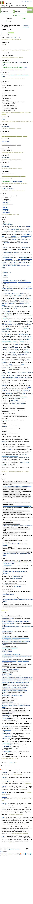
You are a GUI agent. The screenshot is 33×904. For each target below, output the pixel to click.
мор (23, 306)
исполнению (27, 234)
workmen (12, 227)
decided (18, 392)
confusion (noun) (7, 726)
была (7, 328)
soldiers (21, 301)
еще (16, 344)
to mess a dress (6, 648)
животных (24, 239)
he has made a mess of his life (9, 641)
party (13, 254)
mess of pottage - (7, 584)
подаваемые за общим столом (15, 377)
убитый (16, 390)
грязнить (9, 252)
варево (25, 288)
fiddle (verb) (7, 751)
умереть (28, 298)
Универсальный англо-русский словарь (10, 69)
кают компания (15, 62)
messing (24, 247)
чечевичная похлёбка (17, 695)
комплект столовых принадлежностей (17, 690)
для (12, 288)
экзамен (14, 262)
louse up (5, 272)
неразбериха (10, 224)
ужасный (29, 336)
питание (17, 300)
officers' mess (5, 689)
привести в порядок (26, 236)
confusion (5, 239)
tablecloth (28, 339)
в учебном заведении (15, 578)
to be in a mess (5, 636)
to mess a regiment (6, 712)
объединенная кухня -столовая (21, 685)
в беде (6, 347)
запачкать (4, 341)
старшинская (27, 306)
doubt (15, 260)
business (4, 362)
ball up (17, 264)
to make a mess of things (8, 623)
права (19, 262)
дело (8, 257)
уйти (13, 229)
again (11, 260)
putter (21, 280)
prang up (5, 275)
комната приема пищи (12, 66)
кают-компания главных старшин (24, 677)
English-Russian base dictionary (8, 758)
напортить (4, 426)
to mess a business (6, 654)
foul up (28, 265)
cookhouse (8, 314)
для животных (17, 586)
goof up (3, 267)
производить (6, 247)
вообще (5, 264)
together (15, 301)
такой (30, 342)
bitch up (9, 265)
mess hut (4, 692)
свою (26, 351)
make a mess (6, 424)
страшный (28, 226)
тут (11, 249)
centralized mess (6, 687)
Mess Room (22, 176)
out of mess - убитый (8, 594)
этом (4, 232)
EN (22, 1)
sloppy (15, 231)
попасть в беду (14, 400)
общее (9, 372)
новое (3, 255)
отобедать (29, 321)
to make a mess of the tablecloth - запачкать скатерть (17, 506)
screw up (5, 277)
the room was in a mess (8, 621)
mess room (22, 69)
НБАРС (3, 610)
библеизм (4, 385)
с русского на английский (26, 26)
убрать (18, 241)
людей (9, 293)
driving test (7, 260)
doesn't (3, 296)
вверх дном (11, 324)
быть (3, 300)
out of (6, 352)
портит (26, 334)
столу (10, 369)
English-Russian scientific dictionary (9, 168)
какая (13, 346)
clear (14, 341)
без (10, 300)
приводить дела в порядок (8, 342)
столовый (24, 454)
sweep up (13, 236)
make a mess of (16, 237)
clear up (26, 242)
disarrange (4, 250)
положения (26, 352)
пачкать (5, 252)
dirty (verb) (6, 746)
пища (3, 377)
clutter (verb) (6, 743)
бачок (3, 378)
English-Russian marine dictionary (9, 145)
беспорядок (7, 223)
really (21, 257)
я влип (16, 639)
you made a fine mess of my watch (10, 626)
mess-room (19, 39)
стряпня (30, 288)
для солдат (26, 457)
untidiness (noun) (8, 736)
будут (3, 303)
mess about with (13, 282)
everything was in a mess (8, 618)
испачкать (26, 254)
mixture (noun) (7, 733)
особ (20, 239)
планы (5, 336)
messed (25, 257)
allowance (6, 460)
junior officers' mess (7, 680)
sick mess (5, 210)
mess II (4, 44)
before (27, 227)
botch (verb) (6, 738)
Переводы (9, 18)
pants (28, 359)
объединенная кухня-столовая (19, 687)
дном (6, 419)
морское (26, 377)
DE (25, 1)
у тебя (24, 336)
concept (20, 231)
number (14, 388)
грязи (3, 339)
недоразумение (21, 403)
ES (28, 1)
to (31, 234)
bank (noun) (6, 715)
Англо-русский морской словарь (9, 128)
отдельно (30, 314)
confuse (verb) (7, 744)
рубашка (29, 337)
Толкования (16, 15)
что (30, 262)
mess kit (4, 457)
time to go (10, 375)
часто (11, 257)
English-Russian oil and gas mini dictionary (11, 176)
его (8, 264)
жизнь (22, 259)
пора (16, 375)
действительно (8, 259)
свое (30, 254)
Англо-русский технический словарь (10, 57)
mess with (6, 283)
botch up (14, 265)
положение (16, 349)
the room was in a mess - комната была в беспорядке (17, 486)
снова (5, 262)
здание (18, 306)
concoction (6, 290)
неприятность (6, 242)
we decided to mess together (9, 705)
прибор (21, 462)
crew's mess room (23, 183)
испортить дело (17, 654)
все (25, 229)
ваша (25, 337)
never (19, 342)
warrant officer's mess (7, 679)
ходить (10, 303)
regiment (19, 396)
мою (19, 259)
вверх (3, 419)
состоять (23, 393)
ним (3, 323)
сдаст (10, 262)
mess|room (4, 772)
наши (22, 364)
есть (13, 303)
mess (15, 37)
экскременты (15, 239)
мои (27, 332)
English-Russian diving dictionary (9, 159)
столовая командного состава (17, 689)
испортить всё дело (7, 657)
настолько (8, 321)
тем (9, 229)
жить (20, 303)
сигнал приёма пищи (13, 669)
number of (14, 298)
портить (5, 257)
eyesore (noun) (7, 730)
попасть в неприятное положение (20, 638)
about (27, 247)
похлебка (6, 287)
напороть (9, 329)
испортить (4, 331)
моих (18, 249)
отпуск (10, 336)
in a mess (4, 616)
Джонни (3, 360)
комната (11, 306)
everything (17, 324)
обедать (4, 375)
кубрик (25, 67)
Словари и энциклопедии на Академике (13, 6)
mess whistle (5, 670)
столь (26, 232)
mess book (5, 202)
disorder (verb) (8, 748)
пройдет (11, 264)
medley (11, 290)
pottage (26, 383)
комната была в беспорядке (22, 621)
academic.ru (5, 2)
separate (4, 314)
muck (9, 272)
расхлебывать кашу (6, 355)
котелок (11, 457)
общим (21, 293)
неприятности (14, 347)
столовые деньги (14, 456)
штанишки (12, 360)
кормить (5, 318)
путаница (4, 224)
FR (30, 1)
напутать (4, 329)
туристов (4, 459)
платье (6, 255)
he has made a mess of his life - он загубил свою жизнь (17, 525)
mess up (16, 252)
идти (19, 375)
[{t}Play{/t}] (8, 34)
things (25, 328)
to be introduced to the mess (9, 661)
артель (3, 367)
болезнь (23, 334)
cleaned (17, 227)
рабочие (17, 229)
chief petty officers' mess (8, 677)
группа (6, 293)
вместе (6, 303)
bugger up (19, 265)
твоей (19, 226)
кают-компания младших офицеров (23, 679)
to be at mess (5, 666)
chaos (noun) (6, 721)
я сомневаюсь (25, 262)
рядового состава (9, 378)
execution (29, 231)
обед (6, 377)
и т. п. (10, 295)
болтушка (4, 288)
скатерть (9, 341)
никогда (19, 344)
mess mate (5, 207)
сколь (14, 234)
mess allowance (7, 200)
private (6, 313)
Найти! (29, 10)
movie (5, 231)
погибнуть (4, 390)
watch (3, 332)
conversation (18, 295)
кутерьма (20, 323)
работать (4, 441)
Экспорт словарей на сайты (5, 853)
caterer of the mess (8, 204)
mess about (6, 282)
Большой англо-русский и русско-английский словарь (13, 50)
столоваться (9, 393)
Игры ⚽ (8, 21)
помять (3, 359)
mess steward (6, 212)
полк (15, 398)
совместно (25, 390)
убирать (22, 341)
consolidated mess (6, 685)
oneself (24, 347)
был (5, 321)
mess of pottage (14, 287)
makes (8, 334)
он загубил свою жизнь (24, 641)
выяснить (14, 403)
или (15, 306)
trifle (25, 280)
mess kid (5, 205)
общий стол (4, 372)
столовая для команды (16, 181)
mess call (4, 669)
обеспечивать (5, 396)
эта (19, 334)
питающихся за (15, 293)
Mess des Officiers (6, 781)
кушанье (4, 388)
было (28, 324)
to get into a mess (6, 638)
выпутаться (12, 352)
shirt (19, 337)
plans (10, 364)
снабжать (24, 396)
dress (5, 254)
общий (9, 449)
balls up (5, 265)
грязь (3, 226)
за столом (30, 372)
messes (30, 259)
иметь (9, 347)
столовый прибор (18, 457)
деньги (16, 460)
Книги (24, 18)
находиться (24, 372)
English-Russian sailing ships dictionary (10, 152)
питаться (8, 311)
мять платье (14, 648)
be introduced (10, 367)
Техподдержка (10, 849)
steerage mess (5, 682)
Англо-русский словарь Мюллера (9, 39)
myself (27, 349)
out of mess (5, 702)
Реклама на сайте (16, 849)
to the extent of (8, 319)
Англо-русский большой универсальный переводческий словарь (16, 112)
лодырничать (6, 280)
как (11, 229)
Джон (3, 262)
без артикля (16, 369)
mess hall (15, 308)
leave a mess (8, 237)
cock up (24, 265)
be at (19, 372)
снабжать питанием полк (19, 712)
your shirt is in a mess (7, 631)
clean (3, 236)
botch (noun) (6, 718)
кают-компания (24, 62)
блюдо (29, 387)
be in (28, 346)
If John (26, 259)
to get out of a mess (7, 643)
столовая (4, 64)
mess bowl (4, 674)
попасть (4, 349)
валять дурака (13, 280)
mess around (21, 282)
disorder (25, 237)
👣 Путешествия (3, 851)
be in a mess (21, 242)
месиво (9, 288)
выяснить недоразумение (19, 354)
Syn (15, 264)
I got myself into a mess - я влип (11, 524)
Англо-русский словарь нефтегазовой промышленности (14, 121)
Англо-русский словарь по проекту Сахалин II (12, 136)
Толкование (4, 32)
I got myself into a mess (8, 639)
